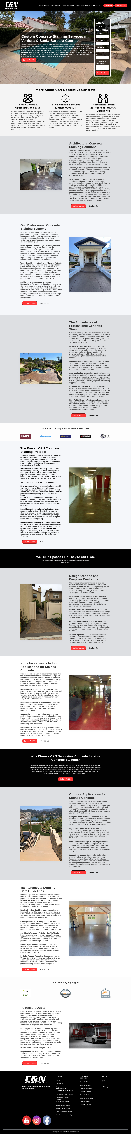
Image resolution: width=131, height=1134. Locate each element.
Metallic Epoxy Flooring (63, 1108)
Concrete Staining (85, 1091)
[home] (11, 5)
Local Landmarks (105, 1087)
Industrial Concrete (90, 5)
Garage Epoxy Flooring (63, 1105)
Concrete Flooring (85, 1104)
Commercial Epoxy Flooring (64, 1094)
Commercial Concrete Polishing (62, 1098)
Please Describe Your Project (101, 62)
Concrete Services (84, 1077)
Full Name (99, 33)
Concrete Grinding (85, 1101)
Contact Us (108, 5)
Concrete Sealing (85, 1095)
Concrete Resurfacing (86, 1098)
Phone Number (100, 47)
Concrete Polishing (85, 1082)
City (97, 54)
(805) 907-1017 (120, 5)
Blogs (82, 5)
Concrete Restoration (86, 1088)
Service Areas (104, 1081)
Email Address (100, 40)
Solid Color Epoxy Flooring (64, 1115)
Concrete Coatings (85, 1085)
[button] (44, 5)
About (104, 1076)
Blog (57, 1087)
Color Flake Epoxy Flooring (64, 1111)
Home (58, 1080)
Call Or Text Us (29, 60)
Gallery (78, 5)
